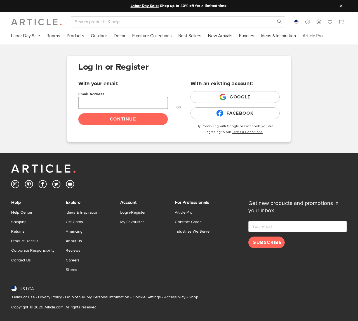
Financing (74, 231)
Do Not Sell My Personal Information (97, 297)
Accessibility (174, 297)
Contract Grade (188, 222)
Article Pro (183, 212)
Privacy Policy (50, 297)
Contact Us (21, 260)
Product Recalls (24, 241)
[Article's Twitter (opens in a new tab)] (56, 185)
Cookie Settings (147, 297)
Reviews (73, 250)
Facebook (240, 113)
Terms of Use (23, 297)
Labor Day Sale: (145, 6)
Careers (72, 260)
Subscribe (267, 242)
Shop (193, 297)
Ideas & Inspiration (82, 212)
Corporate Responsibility (33, 250)
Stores (71, 270)
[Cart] (341, 22)
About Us (74, 241)
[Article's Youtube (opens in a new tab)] (70, 185)
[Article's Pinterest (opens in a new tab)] (29, 185)
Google (240, 97)
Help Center (21, 212)
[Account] (319, 22)
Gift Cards (74, 222)
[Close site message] (341, 5)
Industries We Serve (192, 231)
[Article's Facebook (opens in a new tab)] (43, 185)
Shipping (19, 222)
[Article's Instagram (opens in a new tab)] (15, 185)
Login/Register (132, 212)
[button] (307, 22)
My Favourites (132, 222)
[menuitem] (25, 36)
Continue (123, 119)
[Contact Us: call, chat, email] (307, 22)
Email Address (91, 94)
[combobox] (296, 21)
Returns (18, 231)
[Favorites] (330, 22)
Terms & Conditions (247, 132)
